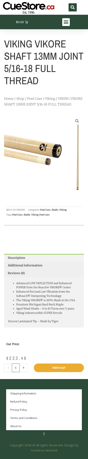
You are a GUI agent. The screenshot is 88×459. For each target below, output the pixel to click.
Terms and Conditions (23, 418)
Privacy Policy (18, 410)
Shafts (55, 209)
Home (9, 99)
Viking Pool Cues (40, 214)
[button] (73, 7)
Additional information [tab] (25, 265)
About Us (15, 426)
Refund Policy (18, 401)
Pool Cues (34, 99)
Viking (50, 99)
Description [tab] (16, 258)
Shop (20, 99)
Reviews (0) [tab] (16, 273)
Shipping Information (23, 393)
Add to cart (58, 368)
